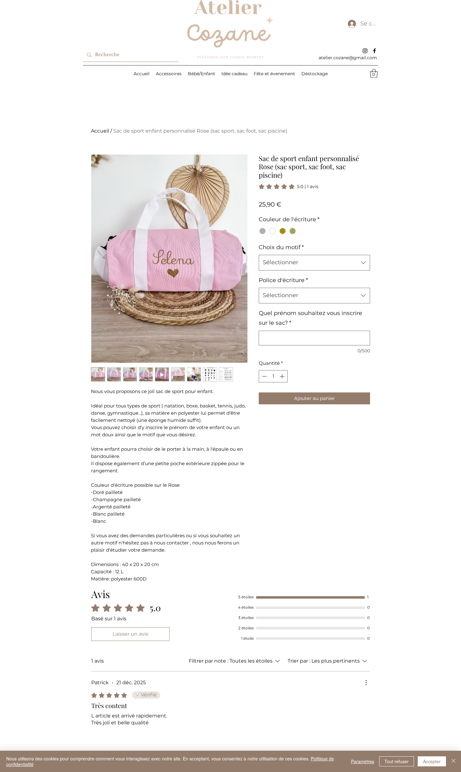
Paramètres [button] (362, 761)
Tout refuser (396, 761)
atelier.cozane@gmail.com (348, 57)
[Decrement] (264, 376)
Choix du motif (281, 247)
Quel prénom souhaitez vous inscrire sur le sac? (310, 318)
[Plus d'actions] (366, 682)
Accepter (432, 761)
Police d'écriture (283, 280)
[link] (288, 186)
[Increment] (282, 376)
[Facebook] (374, 51)
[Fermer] (453, 761)
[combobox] (314, 262)
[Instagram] (365, 51)
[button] (374, 73)
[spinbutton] (273, 376)
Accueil (100, 131)
